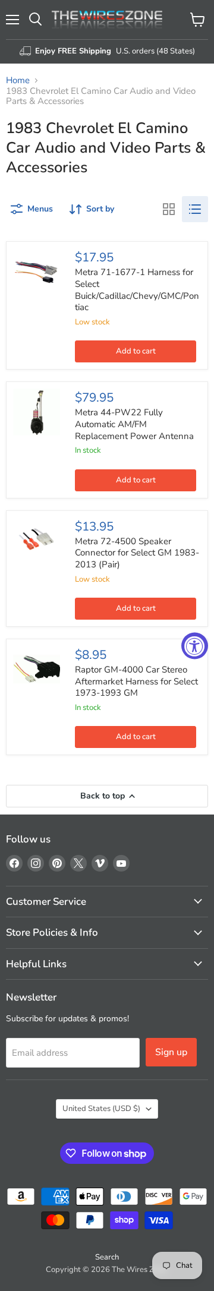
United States (101, 1108)
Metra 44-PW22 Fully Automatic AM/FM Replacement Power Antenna (134, 423)
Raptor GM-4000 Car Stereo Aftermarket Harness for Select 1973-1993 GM (136, 681)
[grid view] (169, 209)
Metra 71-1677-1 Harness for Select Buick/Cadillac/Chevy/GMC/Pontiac (137, 289)
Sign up (171, 1052)
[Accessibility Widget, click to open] (194, 645)
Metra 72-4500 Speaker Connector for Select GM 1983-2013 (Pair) (137, 552)
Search (107, 1257)
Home (18, 80)
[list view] (195, 209)
